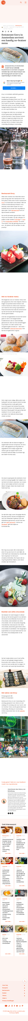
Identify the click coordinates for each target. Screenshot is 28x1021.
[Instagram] (10, 813)
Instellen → (14, 88)
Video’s (4, 998)
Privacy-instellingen (8, 1000)
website (22, 711)
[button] (23, 985)
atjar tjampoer (10, 522)
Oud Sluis (17, 219)
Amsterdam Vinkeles (11, 221)
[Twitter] (8, 813)
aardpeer (4, 524)
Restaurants (18, 25)
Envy (3, 202)
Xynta (17, 1013)
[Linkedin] (12, 813)
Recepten (5, 988)
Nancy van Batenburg (8, 25)
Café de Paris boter (16, 328)
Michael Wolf (15, 210)
